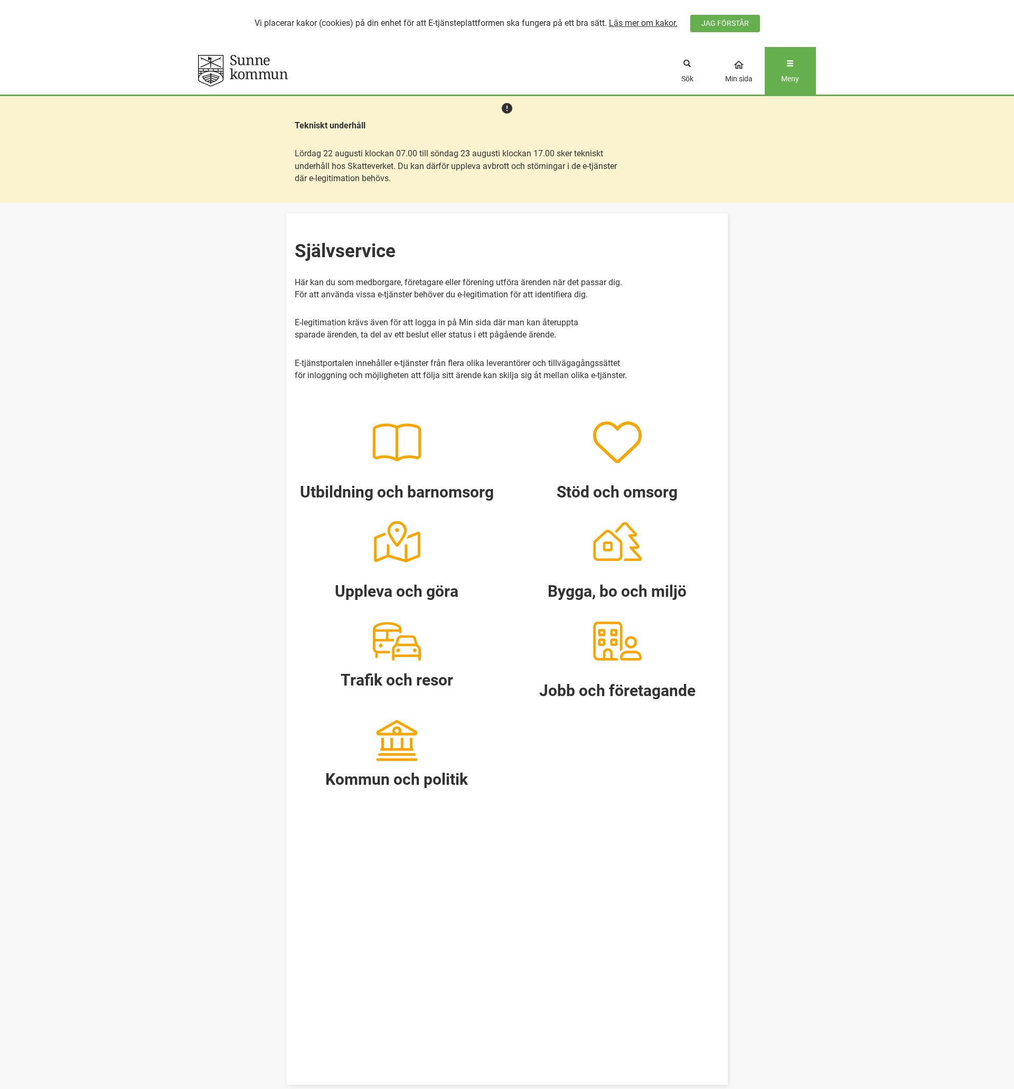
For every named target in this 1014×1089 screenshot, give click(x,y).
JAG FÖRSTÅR (725, 23)
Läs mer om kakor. (643, 23)
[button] (397, 454)
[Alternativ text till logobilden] (275, 71)
